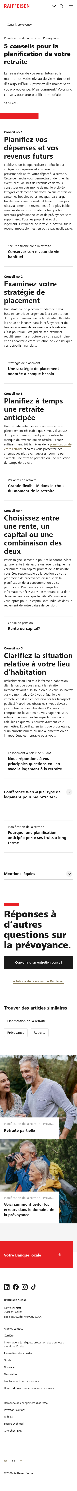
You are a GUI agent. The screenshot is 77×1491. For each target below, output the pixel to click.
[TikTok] (34, 1287)
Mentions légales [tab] (19, 873)
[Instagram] (25, 1287)
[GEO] (60, 1255)
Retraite (39, 1032)
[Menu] (71, 6)
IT (21, 1461)
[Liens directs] (54, 6)
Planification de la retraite (26, 1021)
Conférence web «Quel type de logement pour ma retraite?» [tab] (33, 794)
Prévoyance (15, 1032)
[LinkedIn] (7, 1287)
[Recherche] (61, 6)
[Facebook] (16, 1287)
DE (5, 1461)
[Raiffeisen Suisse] (17, 6)
